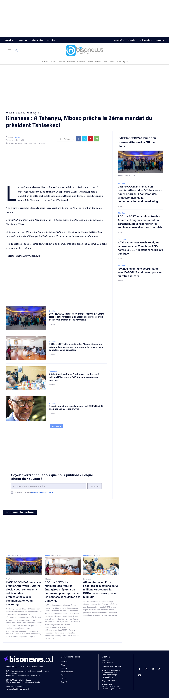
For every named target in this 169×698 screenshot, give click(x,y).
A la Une (20, 113)
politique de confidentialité (42, 492)
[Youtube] (139, 675)
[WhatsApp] (96, 138)
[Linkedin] (152, 669)
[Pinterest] (90, 138)
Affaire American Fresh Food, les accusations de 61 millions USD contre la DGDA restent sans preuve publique (74, 377)
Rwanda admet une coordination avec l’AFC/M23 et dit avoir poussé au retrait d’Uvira (139, 272)
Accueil (10, 113)
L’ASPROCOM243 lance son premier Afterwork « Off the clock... (137, 142)
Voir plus (55, 426)
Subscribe (95, 486)
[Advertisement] (84, 18)
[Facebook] (78, 138)
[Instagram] (146, 669)
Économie (53, 372)
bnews (17, 137)
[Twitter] (84, 138)
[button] (16, 50)
